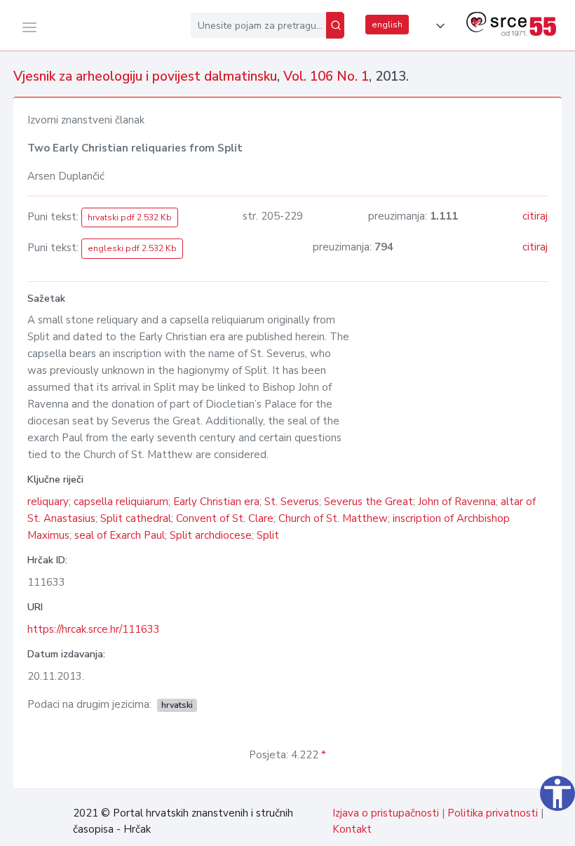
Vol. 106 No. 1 (326, 76)
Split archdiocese (211, 535)
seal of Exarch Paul (119, 535)
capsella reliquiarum (121, 502)
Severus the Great (368, 502)
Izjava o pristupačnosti (385, 813)
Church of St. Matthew (333, 518)
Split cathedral (135, 518)
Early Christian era (216, 502)
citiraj (535, 216)
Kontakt (352, 829)
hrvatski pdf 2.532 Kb (130, 217)
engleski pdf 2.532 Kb (132, 248)
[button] (437, 26)
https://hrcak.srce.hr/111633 (93, 629)
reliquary (48, 502)
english (387, 24)
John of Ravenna (457, 502)
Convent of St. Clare (224, 518)
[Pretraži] (335, 25)
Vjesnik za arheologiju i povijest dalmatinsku (145, 76)
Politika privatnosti (492, 813)
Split (268, 535)
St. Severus (291, 502)
